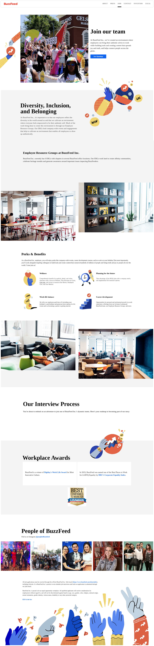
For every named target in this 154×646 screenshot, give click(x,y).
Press (112, 3)
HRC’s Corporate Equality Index (111, 475)
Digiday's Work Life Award (55, 472)
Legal (148, 3)
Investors (138, 3)
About (105, 3)
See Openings (98, 56)
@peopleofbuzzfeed (43, 537)
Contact (127, 3)
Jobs (119, 3)
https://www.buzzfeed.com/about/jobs (85, 582)
